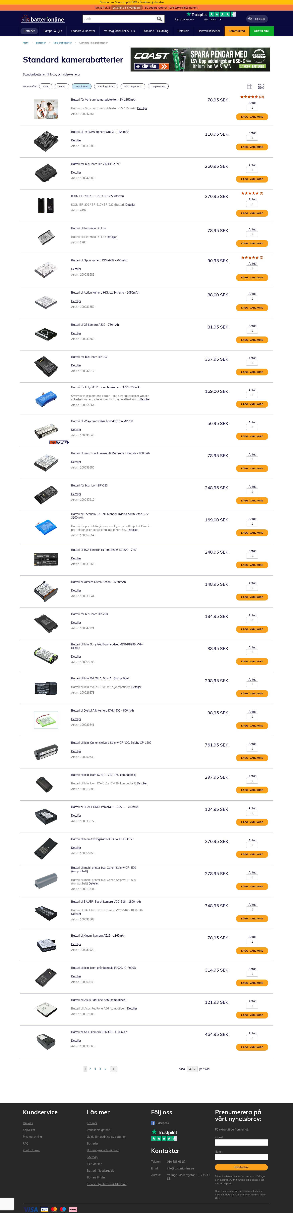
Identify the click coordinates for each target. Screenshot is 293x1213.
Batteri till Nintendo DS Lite (88, 228)
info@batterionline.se (180, 1168)
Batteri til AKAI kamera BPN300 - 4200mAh (99, 1032)
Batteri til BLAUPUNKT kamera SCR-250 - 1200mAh (105, 807)
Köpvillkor (29, 1130)
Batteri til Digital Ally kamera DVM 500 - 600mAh (102, 710)
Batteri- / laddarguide (100, 1170)
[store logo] (43, 19)
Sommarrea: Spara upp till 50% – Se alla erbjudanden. (132, 2)
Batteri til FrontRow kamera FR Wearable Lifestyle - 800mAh (110, 453)
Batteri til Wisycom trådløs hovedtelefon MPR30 (102, 421)
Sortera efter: (30, 86)
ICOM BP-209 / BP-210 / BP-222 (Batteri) (98, 196)
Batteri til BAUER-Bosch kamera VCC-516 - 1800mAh (106, 901)
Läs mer (92, 1123)
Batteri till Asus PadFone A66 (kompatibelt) (98, 1000)
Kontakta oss (31, 1150)
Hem (26, 42)
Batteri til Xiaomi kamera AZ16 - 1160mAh (98, 935)
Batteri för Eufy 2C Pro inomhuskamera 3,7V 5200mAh (106, 387)
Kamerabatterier (62, 42)
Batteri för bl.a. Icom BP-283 (89, 485)
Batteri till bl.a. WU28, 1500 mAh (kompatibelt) (101, 678)
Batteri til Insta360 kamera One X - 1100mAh (100, 132)
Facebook (163, 1123)
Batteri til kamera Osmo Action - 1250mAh (98, 582)
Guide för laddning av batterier (106, 1137)
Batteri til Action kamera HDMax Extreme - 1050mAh (105, 292)
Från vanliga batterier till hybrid (106, 1184)
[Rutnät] (249, 86)
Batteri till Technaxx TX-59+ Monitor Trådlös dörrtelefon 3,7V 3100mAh (110, 515)
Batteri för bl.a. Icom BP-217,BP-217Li (95, 164)
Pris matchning (32, 1137)
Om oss (28, 1123)
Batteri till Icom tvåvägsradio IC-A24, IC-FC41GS (102, 839)
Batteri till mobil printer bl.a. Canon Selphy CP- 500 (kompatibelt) (103, 869)
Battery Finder (96, 1177)
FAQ (26, 1143)
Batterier (41, 42)
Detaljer (142, 108)
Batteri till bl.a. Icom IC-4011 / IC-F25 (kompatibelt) (103, 775)
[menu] (146, 31)
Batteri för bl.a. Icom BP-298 (89, 614)
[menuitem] (29, 31)
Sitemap (92, 1157)
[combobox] (124, 19)
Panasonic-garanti (98, 1130)
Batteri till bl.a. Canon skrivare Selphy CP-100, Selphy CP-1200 (111, 742)
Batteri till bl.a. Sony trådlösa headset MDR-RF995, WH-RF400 (107, 646)
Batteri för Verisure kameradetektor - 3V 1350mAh (103, 99)
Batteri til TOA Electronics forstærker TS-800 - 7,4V (104, 550)
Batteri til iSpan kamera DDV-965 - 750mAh (99, 260)
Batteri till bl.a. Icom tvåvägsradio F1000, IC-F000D (103, 968)
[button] (220, 19)
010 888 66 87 (176, 1161)
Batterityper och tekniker (103, 1150)
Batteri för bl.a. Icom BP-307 (89, 357)
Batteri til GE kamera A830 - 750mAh (95, 325)
